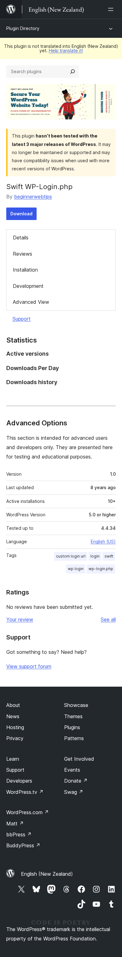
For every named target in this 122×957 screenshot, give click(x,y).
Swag (73, 792)
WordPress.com (27, 812)
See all (108, 619)
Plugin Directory (22, 28)
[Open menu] (112, 9)
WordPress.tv (24, 792)
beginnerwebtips (33, 196)
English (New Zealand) (47, 874)
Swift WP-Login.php (39, 187)
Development (28, 286)
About (13, 705)
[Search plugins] (72, 71)
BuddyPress (23, 845)
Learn (12, 759)
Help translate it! (66, 50)
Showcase (76, 705)
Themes (73, 716)
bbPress (19, 834)
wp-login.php (101, 568)
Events (72, 770)
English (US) (103, 541)
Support (22, 319)
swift (108, 556)
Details (20, 237)
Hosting (15, 727)
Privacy (14, 738)
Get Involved (79, 759)
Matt (15, 823)
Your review (19, 619)
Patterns (74, 738)
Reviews (22, 254)
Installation (25, 270)
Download (21, 213)
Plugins (72, 727)
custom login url (70, 556)
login (94, 556)
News (12, 716)
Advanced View (31, 302)
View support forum (28, 666)
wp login (76, 568)
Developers (19, 781)
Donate (76, 781)
